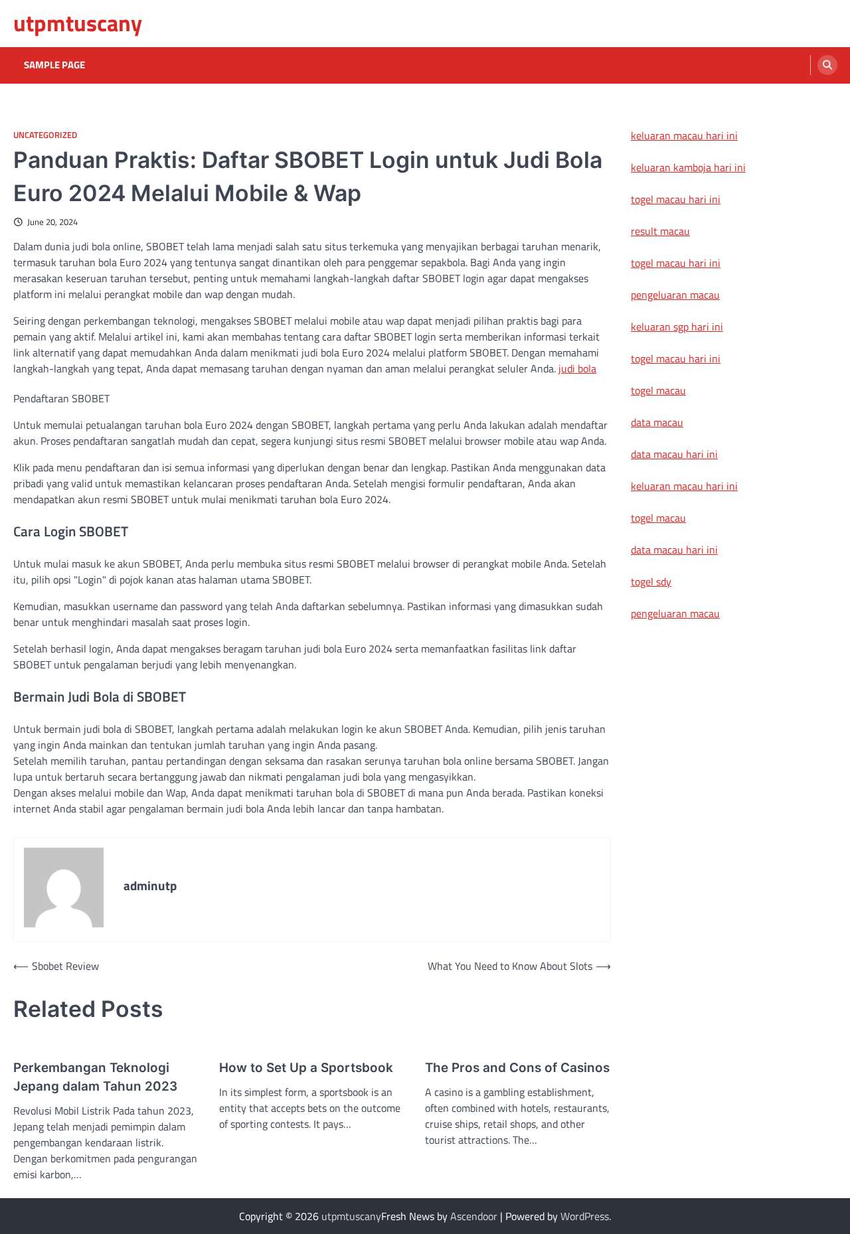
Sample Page (54, 65)
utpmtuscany (77, 23)
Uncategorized (45, 135)
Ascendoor (473, 1216)
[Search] (827, 65)
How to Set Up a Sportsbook (306, 1067)
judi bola (577, 368)
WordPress (584, 1216)
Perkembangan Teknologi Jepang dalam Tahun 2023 (95, 1077)
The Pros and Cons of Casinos (517, 1067)
